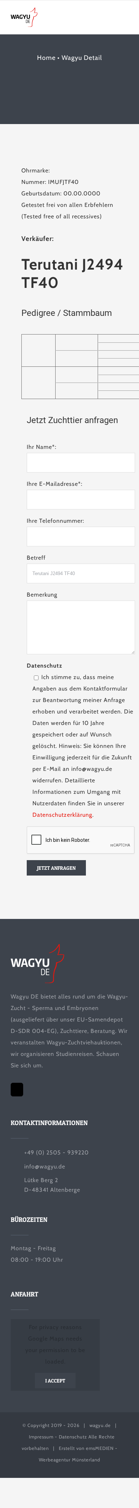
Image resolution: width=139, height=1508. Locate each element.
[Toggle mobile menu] (125, 18)
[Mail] (17, 1089)
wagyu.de (100, 1425)
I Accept (55, 1380)
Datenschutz (73, 1437)
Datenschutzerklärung (62, 814)
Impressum (41, 1437)
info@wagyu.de (44, 1166)
